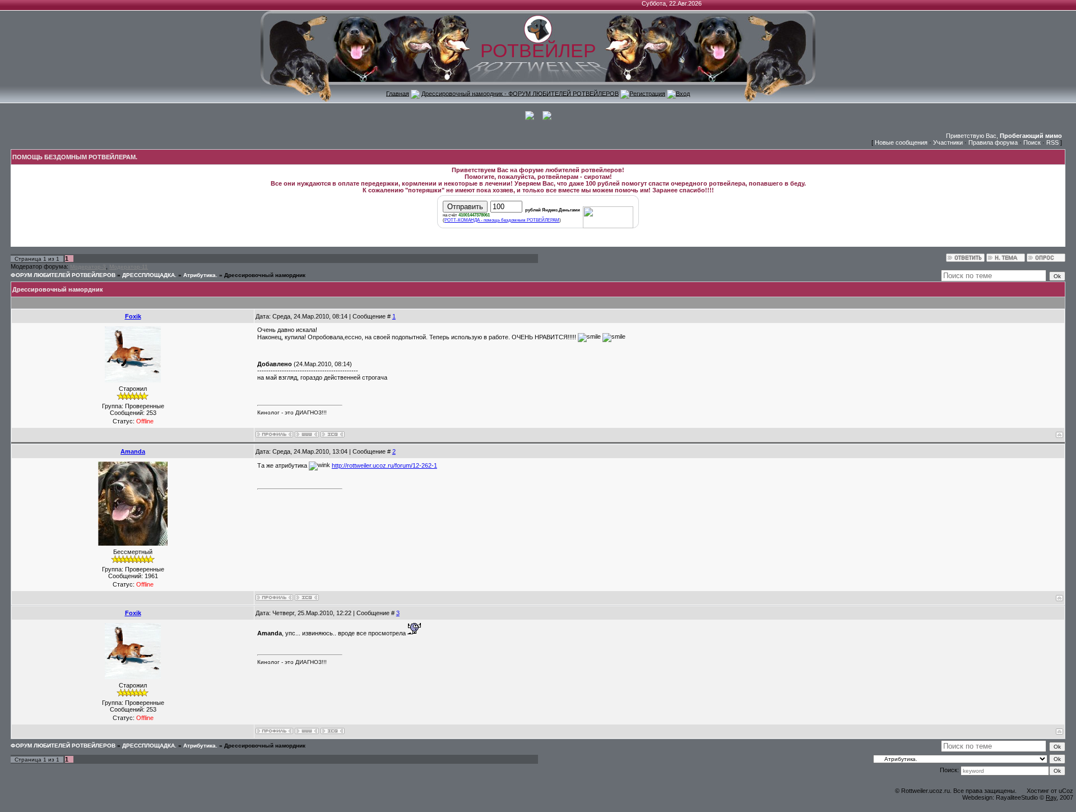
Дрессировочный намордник (264, 275)
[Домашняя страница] (307, 434)
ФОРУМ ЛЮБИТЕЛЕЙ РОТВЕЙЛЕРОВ (63, 275)
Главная (397, 93)
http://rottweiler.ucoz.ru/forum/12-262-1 (384, 465)
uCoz (1066, 790)
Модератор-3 (88, 267)
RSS (1052, 142)
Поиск (1032, 142)
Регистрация (647, 93)
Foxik (133, 316)
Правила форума (993, 142)
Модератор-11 (128, 267)
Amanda (132, 451)
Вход (683, 93)
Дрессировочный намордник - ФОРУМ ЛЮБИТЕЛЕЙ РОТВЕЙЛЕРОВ (520, 93)
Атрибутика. (200, 275)
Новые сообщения (901, 142)
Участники (948, 142)
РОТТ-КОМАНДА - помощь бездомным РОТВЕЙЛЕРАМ (501, 220)
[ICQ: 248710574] (307, 597)
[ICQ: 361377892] (333, 434)
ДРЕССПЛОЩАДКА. (149, 275)
